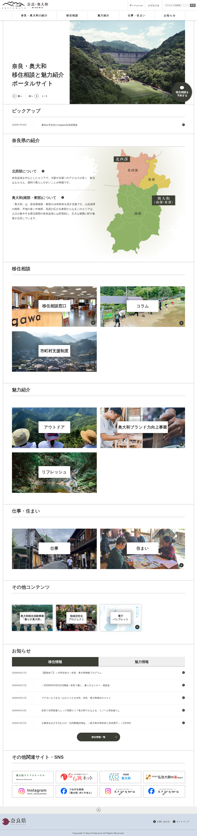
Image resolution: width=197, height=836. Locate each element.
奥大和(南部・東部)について (34, 198)
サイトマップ (183, 821)
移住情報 (55, 662)
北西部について (24, 171)
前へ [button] (20, 96)
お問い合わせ (163, 821)
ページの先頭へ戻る (98, 810)
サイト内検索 (167, 5)
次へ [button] (31, 96)
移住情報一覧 (98, 737)
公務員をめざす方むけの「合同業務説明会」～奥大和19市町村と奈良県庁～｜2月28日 (86, 723)
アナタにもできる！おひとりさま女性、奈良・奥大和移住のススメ (76, 698)
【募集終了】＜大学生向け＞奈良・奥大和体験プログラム (72, 673)
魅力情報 (142, 662)
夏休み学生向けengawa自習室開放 (59, 125)
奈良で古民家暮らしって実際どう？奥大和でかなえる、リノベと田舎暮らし (81, 710)
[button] (136, 5)
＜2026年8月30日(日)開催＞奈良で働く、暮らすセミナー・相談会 (76, 685)
